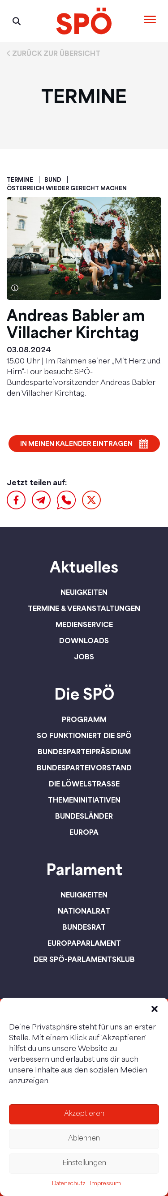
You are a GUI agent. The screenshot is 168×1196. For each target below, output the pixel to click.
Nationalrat (84, 910)
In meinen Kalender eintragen (76, 443)
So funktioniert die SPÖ (84, 735)
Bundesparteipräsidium (84, 751)
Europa (84, 832)
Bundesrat (84, 927)
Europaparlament (84, 943)
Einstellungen (84, 1163)
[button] (154, 1008)
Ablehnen (84, 1139)
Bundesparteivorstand (84, 767)
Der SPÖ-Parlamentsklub (84, 959)
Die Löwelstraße (84, 783)
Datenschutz (69, 1184)
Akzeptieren (84, 1114)
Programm (84, 719)
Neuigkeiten (84, 592)
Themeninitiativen (84, 799)
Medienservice (84, 624)
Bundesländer (84, 816)
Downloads (84, 640)
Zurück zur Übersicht (56, 53)
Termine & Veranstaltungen (84, 608)
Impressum (105, 1184)
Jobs (84, 656)
